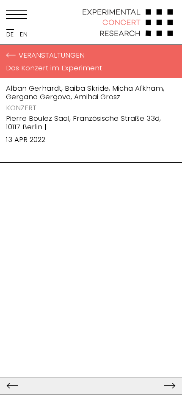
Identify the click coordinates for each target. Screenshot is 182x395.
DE (10, 34)
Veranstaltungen (52, 55)
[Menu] (16, 16)
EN (24, 34)
